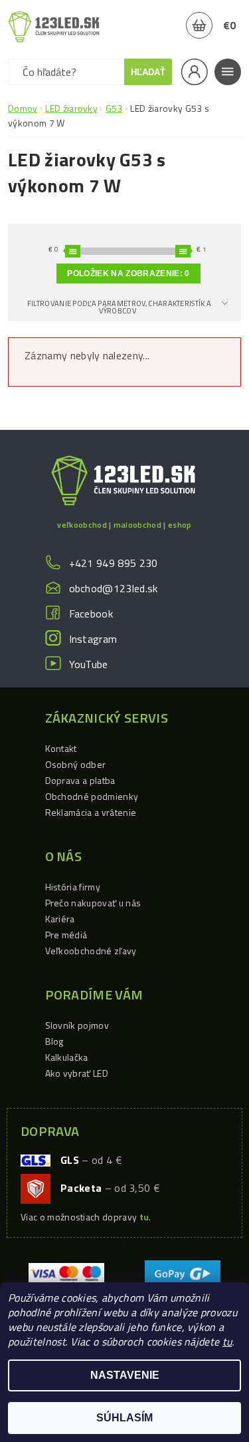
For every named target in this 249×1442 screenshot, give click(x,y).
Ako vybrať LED (76, 1073)
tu (227, 1342)
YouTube (88, 664)
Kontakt (61, 748)
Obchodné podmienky (92, 796)
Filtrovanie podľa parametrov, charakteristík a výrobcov (119, 307)
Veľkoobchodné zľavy (91, 951)
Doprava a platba (80, 780)
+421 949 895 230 (113, 563)
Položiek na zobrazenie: (128, 273)
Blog (54, 1041)
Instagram (93, 639)
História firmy (72, 887)
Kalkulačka (66, 1057)
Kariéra (60, 919)
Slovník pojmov (77, 1025)
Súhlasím (124, 1417)
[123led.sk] (54, 27)
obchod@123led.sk (113, 588)
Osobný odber (75, 764)
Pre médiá (66, 935)
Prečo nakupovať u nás (93, 903)
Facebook (91, 614)
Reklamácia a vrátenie (91, 812)
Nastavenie (124, 1375)
